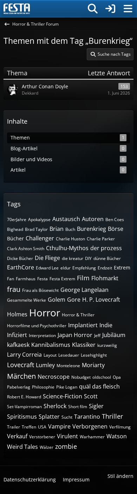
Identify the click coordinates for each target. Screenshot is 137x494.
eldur (65, 268)
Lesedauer (68, 355)
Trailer (13, 427)
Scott (91, 396)
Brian (57, 229)
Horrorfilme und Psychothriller (36, 326)
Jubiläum (113, 335)
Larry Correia (24, 354)
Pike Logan (66, 387)
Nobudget (81, 377)
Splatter (49, 416)
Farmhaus (25, 279)
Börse (115, 229)
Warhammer (92, 437)
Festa (42, 279)
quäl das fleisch (99, 386)
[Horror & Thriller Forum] (16, 9)
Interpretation (42, 335)
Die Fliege (47, 258)
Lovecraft (20, 365)
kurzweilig (107, 345)
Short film (77, 407)
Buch (70, 229)
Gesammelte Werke (26, 300)
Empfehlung (84, 268)
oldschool (101, 377)
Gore (73, 299)
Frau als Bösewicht (40, 290)
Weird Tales (22, 447)
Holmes (17, 314)
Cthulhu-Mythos (67, 248)
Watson (116, 436)
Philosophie (43, 387)
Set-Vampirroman (24, 407)
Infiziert (17, 335)
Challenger (40, 238)
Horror (44, 312)
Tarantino (87, 416)
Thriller (112, 416)
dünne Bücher (107, 258)
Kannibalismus (50, 345)
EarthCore (20, 267)
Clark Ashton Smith (25, 249)
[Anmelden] (110, 9)
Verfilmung (120, 427)
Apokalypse (39, 219)
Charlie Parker (101, 239)
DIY (88, 258)
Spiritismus (22, 416)
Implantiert (83, 325)
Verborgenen (89, 426)
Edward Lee (47, 268)
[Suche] (93, 9)
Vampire (59, 426)
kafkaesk (18, 345)
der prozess (106, 248)
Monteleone (68, 366)
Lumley (45, 365)
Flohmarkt (104, 278)
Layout (50, 355)
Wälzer (46, 447)
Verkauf (17, 436)
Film (83, 278)
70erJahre (16, 219)
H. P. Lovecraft (101, 299)
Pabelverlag (18, 387)
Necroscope (54, 376)
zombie (66, 446)
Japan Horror (75, 335)
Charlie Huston (70, 239)
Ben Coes (114, 219)
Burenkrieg (91, 229)
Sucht (66, 417)
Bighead (15, 229)
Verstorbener (42, 437)
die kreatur (72, 258)
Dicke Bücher (20, 258)
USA (42, 427)
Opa (117, 377)
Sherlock (55, 406)
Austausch (66, 219)
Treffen (29, 427)
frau (13, 289)
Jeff (97, 335)
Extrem (122, 267)
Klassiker (84, 345)
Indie (105, 325)
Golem (56, 299)
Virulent (67, 436)
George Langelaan (84, 290)
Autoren (93, 219)
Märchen (21, 376)
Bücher (15, 238)
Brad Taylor (36, 229)
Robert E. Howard (24, 397)
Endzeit (105, 268)
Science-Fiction (62, 396)
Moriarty (93, 365)
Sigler (96, 406)
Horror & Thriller (78, 315)
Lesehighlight (94, 355)
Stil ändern (120, 476)
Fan (10, 279)
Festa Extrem (62, 279)
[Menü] (128, 9)
